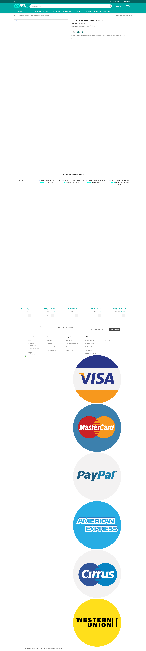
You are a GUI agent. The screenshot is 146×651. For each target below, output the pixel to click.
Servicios (106, 11)
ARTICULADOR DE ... (96, 309)
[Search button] (110, 6)
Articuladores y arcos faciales (40, 15)
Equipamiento (57, 11)
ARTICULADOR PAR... (72, 309)
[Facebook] (14, 1)
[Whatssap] (16, 1)
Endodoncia (97, 11)
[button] (29, 315)
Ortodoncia (87, 11)
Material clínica (67, 11)
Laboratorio (78, 11)
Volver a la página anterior (124, 15)
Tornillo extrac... (26, 309)
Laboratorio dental (24, 15)
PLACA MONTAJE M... (120, 309)
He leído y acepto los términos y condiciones (106, 333)
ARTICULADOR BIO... (49, 309)
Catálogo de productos (43, 11)
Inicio (15, 15)
